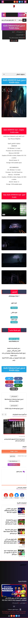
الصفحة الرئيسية (20, 35)
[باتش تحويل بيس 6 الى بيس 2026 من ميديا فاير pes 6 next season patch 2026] (21, 541)
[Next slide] (3, 414)
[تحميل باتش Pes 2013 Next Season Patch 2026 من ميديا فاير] (21, 531)
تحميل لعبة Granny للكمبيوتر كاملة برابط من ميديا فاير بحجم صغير (14, 440)
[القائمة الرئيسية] (4, 15)
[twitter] (20, 2)
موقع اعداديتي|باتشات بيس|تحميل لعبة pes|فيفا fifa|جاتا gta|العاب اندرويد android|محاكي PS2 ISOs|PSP (14, 612)
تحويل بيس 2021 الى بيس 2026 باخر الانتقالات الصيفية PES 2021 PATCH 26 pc (14, 511)
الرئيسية (21, 15)
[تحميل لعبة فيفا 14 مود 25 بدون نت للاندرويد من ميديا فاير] (21, 552)
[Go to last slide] (5, 414)
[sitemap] (9, 616)
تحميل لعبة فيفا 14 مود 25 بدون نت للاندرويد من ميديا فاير (10, 552)
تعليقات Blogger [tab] (14, 451)
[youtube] (17, 2)
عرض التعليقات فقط (13, 461)
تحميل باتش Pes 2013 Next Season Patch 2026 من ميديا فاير (10, 531)
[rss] (15, 2)
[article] (14, 398)
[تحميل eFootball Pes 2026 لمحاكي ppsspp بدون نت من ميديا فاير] (21, 522)
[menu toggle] (25, 2)
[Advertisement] (14, 57)
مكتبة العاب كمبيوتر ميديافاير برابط (16, 38)
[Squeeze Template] (20, 609)
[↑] (14, 606)
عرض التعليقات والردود (13, 464)
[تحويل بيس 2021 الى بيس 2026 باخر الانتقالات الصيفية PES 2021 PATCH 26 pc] (21, 510)
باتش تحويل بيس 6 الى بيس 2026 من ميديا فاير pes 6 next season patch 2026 (14, 542)
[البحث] (3, 2)
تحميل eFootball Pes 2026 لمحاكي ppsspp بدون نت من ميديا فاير (11, 522)
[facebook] (22, 2)
